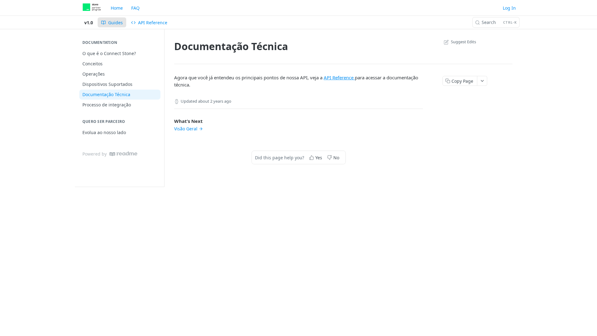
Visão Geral (185, 129)
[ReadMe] (123, 154)
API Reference (339, 77)
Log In (509, 8)
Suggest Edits (463, 41)
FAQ (135, 8)
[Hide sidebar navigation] (163, 108)
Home (117, 8)
